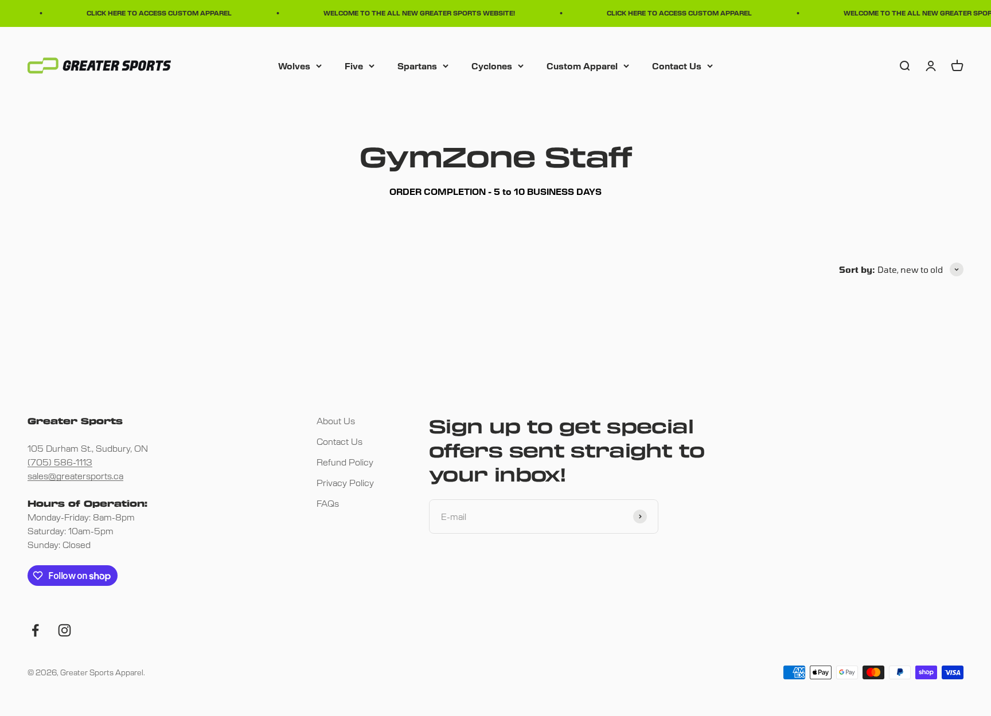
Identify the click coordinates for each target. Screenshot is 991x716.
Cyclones (491, 65)
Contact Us (676, 65)
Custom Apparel (582, 65)
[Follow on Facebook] (35, 630)
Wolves (294, 65)
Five (354, 65)
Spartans (417, 65)
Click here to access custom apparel (154, 13)
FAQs (328, 503)
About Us (336, 420)
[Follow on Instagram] (64, 630)
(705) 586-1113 (60, 461)
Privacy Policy (345, 482)
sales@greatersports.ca (75, 475)
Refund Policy (345, 461)
